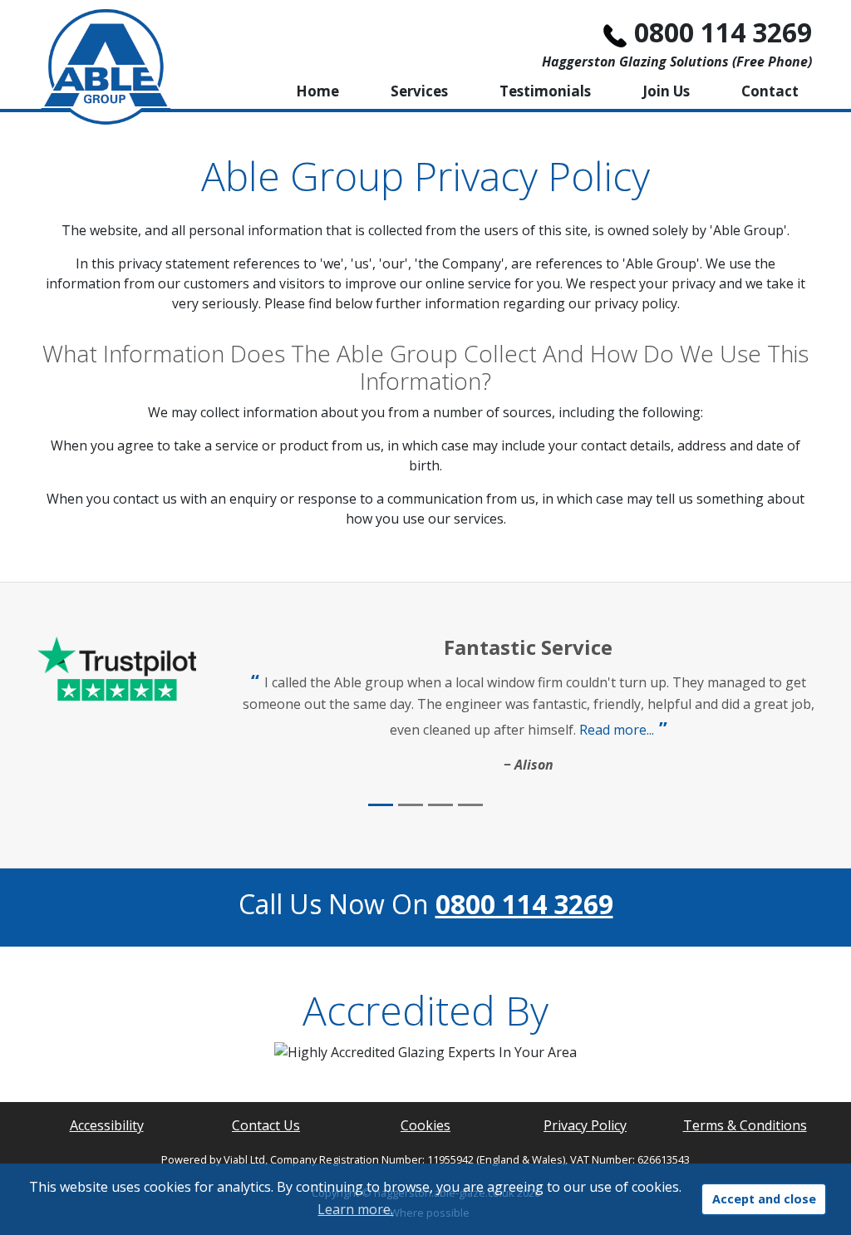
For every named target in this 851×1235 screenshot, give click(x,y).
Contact (770, 91)
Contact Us (266, 1125)
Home (317, 91)
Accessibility (107, 1125)
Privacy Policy (585, 1125)
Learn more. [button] (355, 1209)
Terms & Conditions (745, 1125)
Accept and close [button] (764, 1199)
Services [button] (419, 91)
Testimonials (545, 91)
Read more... (616, 730)
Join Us (666, 91)
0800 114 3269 (723, 32)
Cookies (425, 1125)
